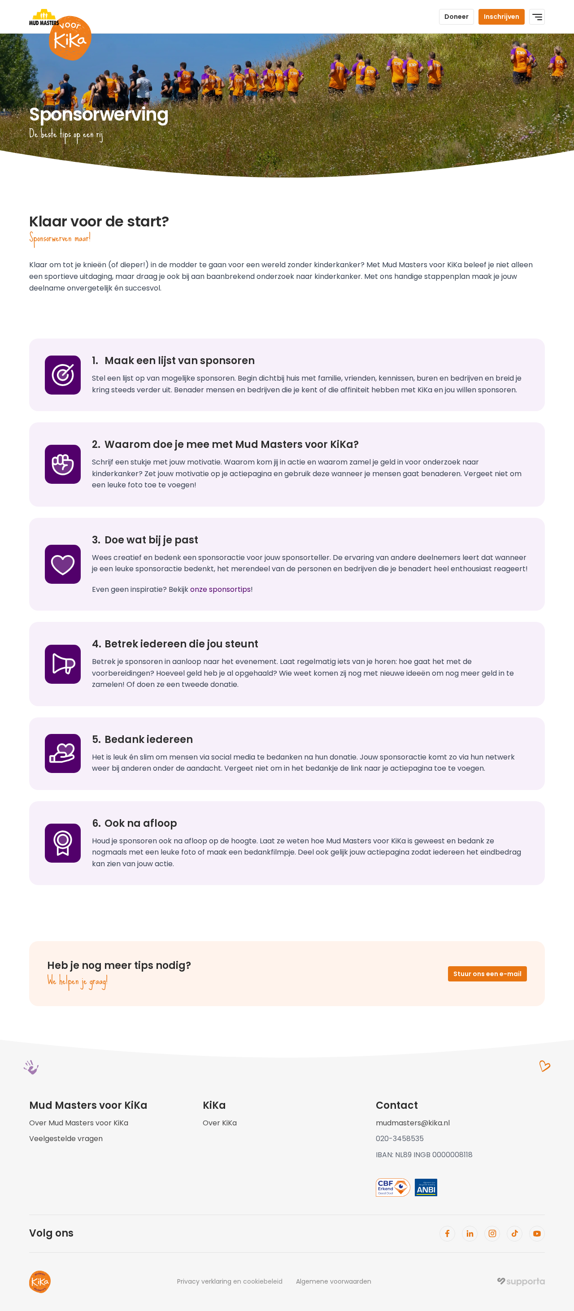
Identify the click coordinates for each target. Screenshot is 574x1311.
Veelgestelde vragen (66, 1138)
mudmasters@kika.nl (413, 1123)
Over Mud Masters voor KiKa (78, 1123)
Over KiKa (220, 1123)
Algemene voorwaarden (333, 1281)
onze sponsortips (220, 589)
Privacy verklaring (204, 1281)
